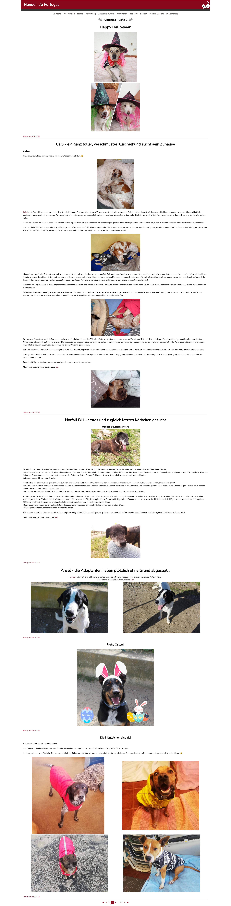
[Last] (128, 902)
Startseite (57, 13)
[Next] (124, 902)
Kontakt (143, 13)
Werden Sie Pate (156, 13)
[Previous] (106, 902)
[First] (103, 902)
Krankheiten (122, 13)
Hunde (80, 13)
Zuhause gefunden (106, 13)
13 (121, 902)
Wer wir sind (69, 13)
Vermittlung (91, 13)
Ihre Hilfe (134, 13)
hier (57, 367)
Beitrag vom (31, 137)
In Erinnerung (172, 13)
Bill (95, 469)
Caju (25, 212)
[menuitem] (57, 14)
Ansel (72, 577)
